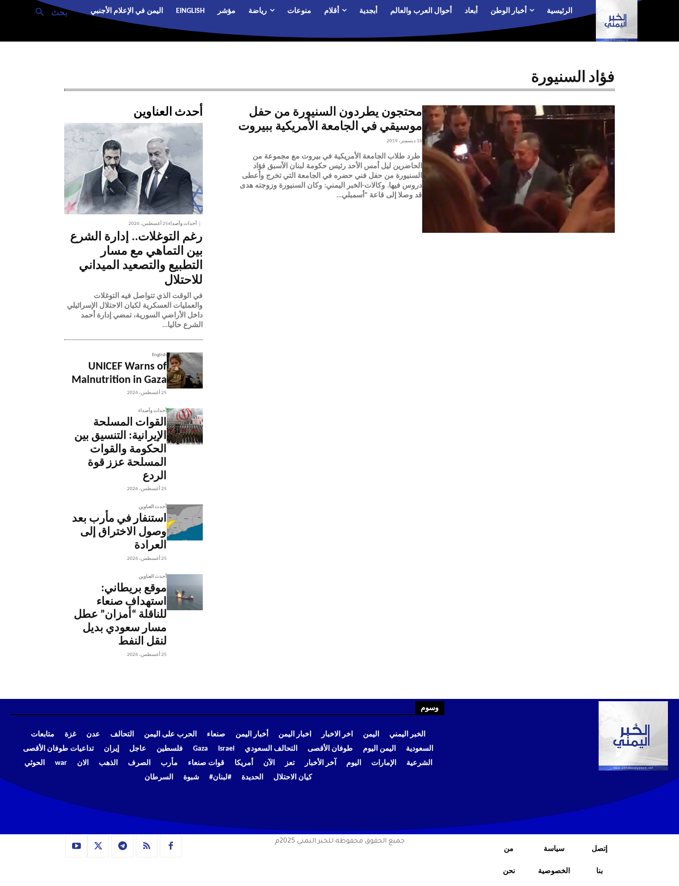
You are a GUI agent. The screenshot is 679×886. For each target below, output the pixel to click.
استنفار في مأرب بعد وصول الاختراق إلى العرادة (119, 532)
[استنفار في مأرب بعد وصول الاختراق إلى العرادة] (185, 522)
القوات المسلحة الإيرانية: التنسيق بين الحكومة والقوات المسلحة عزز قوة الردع (120, 449)
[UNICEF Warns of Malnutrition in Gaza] (185, 370)
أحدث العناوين (153, 507)
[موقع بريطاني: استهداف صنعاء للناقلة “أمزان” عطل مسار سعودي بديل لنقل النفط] (185, 592)
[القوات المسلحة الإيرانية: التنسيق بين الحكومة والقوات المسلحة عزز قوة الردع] (185, 426)
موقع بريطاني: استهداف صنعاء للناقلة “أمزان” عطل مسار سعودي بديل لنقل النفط (120, 615)
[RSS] (147, 846)
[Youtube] (76, 846)
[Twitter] (98, 846)
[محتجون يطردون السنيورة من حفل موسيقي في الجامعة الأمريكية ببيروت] (518, 169)
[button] (47, 11)
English (159, 355)
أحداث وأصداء (182, 223)
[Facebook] (171, 846)
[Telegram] (122, 846)
